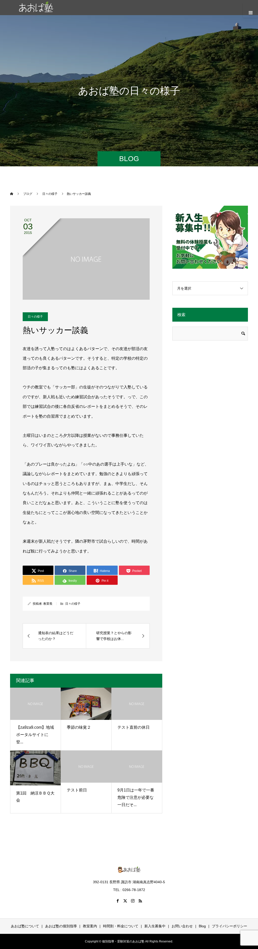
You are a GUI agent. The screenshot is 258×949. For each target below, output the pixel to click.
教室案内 (90, 926)
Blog (202, 926)
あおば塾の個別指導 (61, 926)
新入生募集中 (155, 926)
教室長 (47, 603)
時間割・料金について (120, 926)
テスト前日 (77, 790)
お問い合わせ (182, 926)
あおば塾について (25, 926)
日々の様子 (35, 316)
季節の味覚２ (79, 727)
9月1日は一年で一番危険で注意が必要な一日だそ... (135, 797)
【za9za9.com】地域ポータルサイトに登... (35, 734)
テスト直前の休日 (133, 727)
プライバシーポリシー (229, 926)
